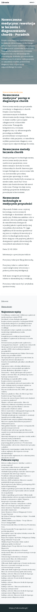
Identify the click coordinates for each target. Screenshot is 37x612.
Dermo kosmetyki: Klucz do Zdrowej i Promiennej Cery (18, 526)
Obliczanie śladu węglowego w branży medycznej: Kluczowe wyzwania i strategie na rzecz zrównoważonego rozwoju (18, 565)
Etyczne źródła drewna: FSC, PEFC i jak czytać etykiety (17, 391)
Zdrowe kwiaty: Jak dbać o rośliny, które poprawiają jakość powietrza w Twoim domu (16, 442)
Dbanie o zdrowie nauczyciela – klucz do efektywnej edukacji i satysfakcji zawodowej (16, 403)
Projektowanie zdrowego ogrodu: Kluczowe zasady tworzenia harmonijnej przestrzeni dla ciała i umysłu (17, 432)
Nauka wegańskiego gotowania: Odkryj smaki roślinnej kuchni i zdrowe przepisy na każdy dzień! (18, 496)
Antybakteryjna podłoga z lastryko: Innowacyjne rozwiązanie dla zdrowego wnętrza (18, 473)
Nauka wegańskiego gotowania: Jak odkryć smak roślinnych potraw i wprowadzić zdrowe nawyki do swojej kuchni (18, 491)
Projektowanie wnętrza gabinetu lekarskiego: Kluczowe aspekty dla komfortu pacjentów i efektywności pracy (17, 421)
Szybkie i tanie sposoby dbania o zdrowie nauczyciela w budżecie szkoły (15, 408)
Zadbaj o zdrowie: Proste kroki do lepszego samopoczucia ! (16, 579)
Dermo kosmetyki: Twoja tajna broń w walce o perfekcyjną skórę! (17, 530)
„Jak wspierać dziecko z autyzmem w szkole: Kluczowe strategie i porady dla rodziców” (16, 504)
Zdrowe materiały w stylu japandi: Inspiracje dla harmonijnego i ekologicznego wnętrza (17, 412)
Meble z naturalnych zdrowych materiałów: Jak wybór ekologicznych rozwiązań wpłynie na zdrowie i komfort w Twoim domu (17, 385)
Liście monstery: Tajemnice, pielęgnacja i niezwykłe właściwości (15, 509)
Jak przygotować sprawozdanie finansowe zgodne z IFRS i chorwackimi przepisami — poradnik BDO (16, 349)
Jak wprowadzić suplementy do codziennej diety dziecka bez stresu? (18, 457)
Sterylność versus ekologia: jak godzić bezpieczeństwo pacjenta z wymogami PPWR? (17, 320)
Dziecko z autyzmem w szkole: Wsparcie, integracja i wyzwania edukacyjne (15, 500)
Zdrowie (5, 2)
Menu (31, 2)
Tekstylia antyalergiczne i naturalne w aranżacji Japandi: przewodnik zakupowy (17, 416)
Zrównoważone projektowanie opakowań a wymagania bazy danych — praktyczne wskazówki (18, 344)
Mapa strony (6, 306)
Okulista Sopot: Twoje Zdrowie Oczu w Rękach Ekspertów (17, 547)
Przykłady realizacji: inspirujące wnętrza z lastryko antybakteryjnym (15, 477)
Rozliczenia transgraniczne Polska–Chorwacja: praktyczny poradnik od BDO (17, 354)
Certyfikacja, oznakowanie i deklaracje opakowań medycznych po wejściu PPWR (18, 316)
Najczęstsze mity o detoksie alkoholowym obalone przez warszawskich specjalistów (15, 367)
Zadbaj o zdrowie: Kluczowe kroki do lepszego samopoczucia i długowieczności (17, 575)
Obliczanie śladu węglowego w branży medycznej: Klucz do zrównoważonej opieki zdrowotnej (18, 571)
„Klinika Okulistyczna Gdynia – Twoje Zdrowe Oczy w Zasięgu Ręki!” (16, 522)
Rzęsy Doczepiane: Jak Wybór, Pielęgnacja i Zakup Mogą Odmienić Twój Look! (18, 539)
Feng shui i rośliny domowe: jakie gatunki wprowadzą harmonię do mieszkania (15, 468)
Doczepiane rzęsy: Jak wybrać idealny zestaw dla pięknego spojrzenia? (18, 534)
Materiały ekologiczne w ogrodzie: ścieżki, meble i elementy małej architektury (18, 437)
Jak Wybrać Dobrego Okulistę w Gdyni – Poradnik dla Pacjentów (18, 517)
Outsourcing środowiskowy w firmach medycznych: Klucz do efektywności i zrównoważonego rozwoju (14, 559)
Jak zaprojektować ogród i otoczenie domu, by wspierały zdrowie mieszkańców (17, 359)
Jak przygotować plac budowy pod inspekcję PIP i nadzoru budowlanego (18, 485)
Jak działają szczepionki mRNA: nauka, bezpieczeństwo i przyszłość (14, 380)
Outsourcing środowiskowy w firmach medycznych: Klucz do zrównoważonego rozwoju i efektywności (18, 552)
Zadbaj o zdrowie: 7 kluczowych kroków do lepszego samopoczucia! (16, 588)
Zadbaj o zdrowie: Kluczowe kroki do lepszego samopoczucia (17, 583)
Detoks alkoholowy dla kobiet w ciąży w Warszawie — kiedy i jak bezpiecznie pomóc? (16, 371)
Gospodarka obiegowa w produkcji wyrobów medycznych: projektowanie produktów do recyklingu (16, 326)
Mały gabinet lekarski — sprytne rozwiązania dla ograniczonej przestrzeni (17, 427)
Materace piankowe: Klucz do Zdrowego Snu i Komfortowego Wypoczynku (17, 395)
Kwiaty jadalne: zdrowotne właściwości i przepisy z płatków (18, 446)
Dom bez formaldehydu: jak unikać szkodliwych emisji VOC (17, 363)
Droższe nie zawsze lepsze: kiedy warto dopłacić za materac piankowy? (18, 399)
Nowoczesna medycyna (13, 92)
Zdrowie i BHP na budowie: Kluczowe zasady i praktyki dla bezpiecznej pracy (17, 481)
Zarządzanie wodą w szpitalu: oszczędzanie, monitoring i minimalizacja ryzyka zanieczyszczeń (16, 332)
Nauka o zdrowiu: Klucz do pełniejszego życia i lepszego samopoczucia (17, 376)
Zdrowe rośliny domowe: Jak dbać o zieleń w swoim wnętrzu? (16, 464)
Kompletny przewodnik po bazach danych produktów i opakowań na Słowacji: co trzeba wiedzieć (17, 338)
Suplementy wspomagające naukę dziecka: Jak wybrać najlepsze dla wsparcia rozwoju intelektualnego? (17, 451)
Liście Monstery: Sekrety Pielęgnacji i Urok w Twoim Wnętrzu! (16, 513)
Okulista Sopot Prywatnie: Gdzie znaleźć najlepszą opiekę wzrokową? (15, 543)
